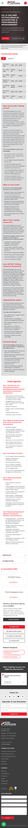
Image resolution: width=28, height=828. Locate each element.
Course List (4, 764)
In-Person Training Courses (8, 751)
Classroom (11, 58)
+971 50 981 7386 (11, 733)
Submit (7, 817)
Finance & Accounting (12, 45)
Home (3, 45)
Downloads (4, 783)
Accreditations (5, 773)
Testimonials (4, 781)
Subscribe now (14, 714)
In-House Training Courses (8, 756)
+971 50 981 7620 (11, 736)
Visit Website (13, 582)
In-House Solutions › (14, 619)
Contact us (4, 776)
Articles (3, 778)
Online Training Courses (7, 754)
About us (3, 771)
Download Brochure (17, 38)
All (3, 58)
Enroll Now (5, 38)
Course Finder (5, 759)
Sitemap (3, 761)
